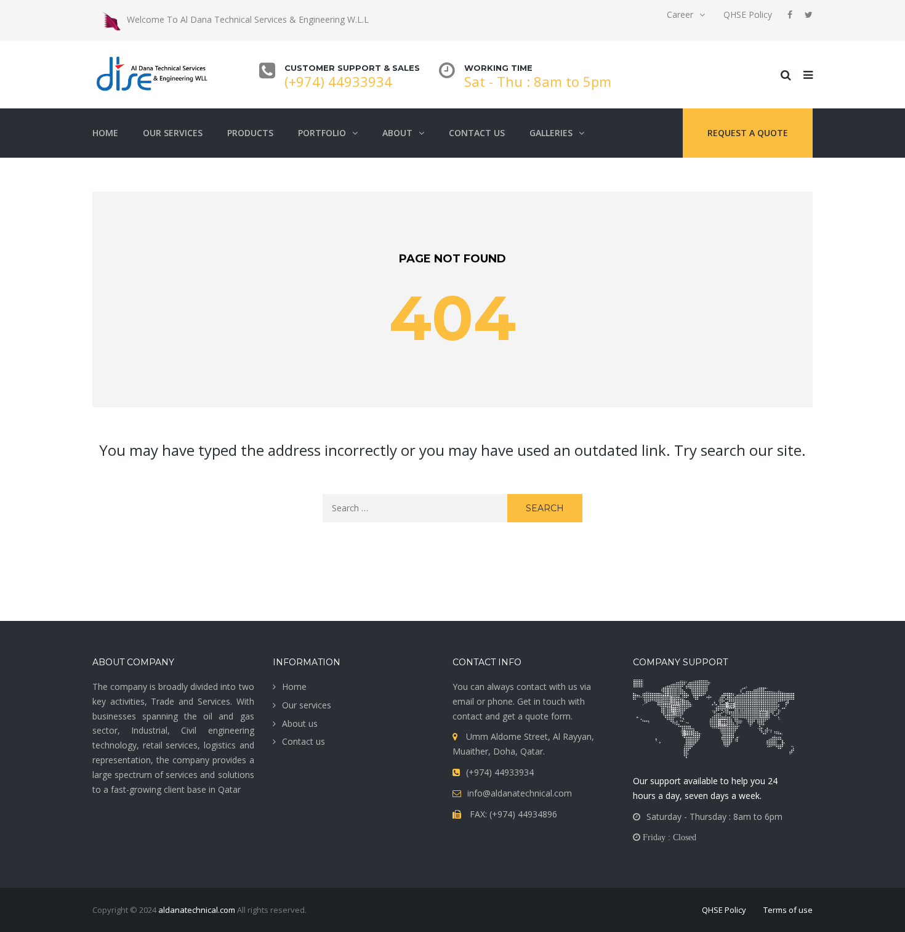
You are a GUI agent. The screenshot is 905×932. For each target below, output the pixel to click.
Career (680, 14)
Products (250, 133)
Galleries (551, 133)
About (397, 133)
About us (300, 723)
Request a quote (747, 133)
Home (105, 133)
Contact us (477, 133)
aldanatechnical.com (196, 909)
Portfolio (322, 133)
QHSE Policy (747, 14)
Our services (173, 133)
